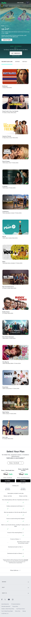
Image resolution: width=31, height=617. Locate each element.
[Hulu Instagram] (12, 599)
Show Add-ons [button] (14, 570)
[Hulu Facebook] (3, 599)
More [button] (6, 33)
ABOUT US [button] (4, 593)
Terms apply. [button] (26, 559)
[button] (6, 61)
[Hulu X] (6, 599)
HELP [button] (3, 587)
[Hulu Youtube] (10, 599)
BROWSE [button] (4, 581)
